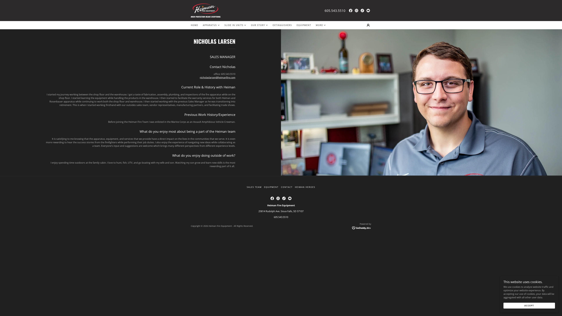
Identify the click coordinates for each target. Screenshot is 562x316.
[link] (206, 10)
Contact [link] (287, 187)
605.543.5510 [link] (335, 10)
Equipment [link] (304, 25)
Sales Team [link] (254, 187)
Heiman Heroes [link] (305, 187)
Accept (529, 305)
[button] (211, 25)
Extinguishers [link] (282, 25)
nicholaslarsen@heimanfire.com (217, 77)
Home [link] (194, 25)
